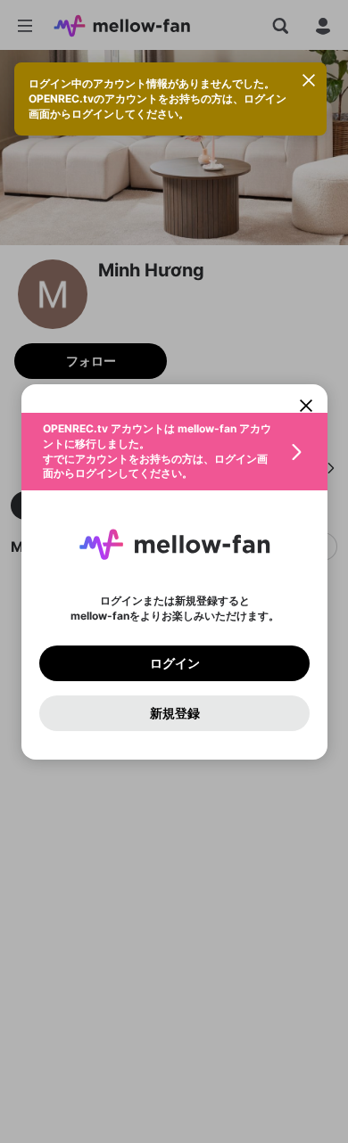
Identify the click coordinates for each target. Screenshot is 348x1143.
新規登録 (174, 712)
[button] (174, 451)
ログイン (174, 662)
